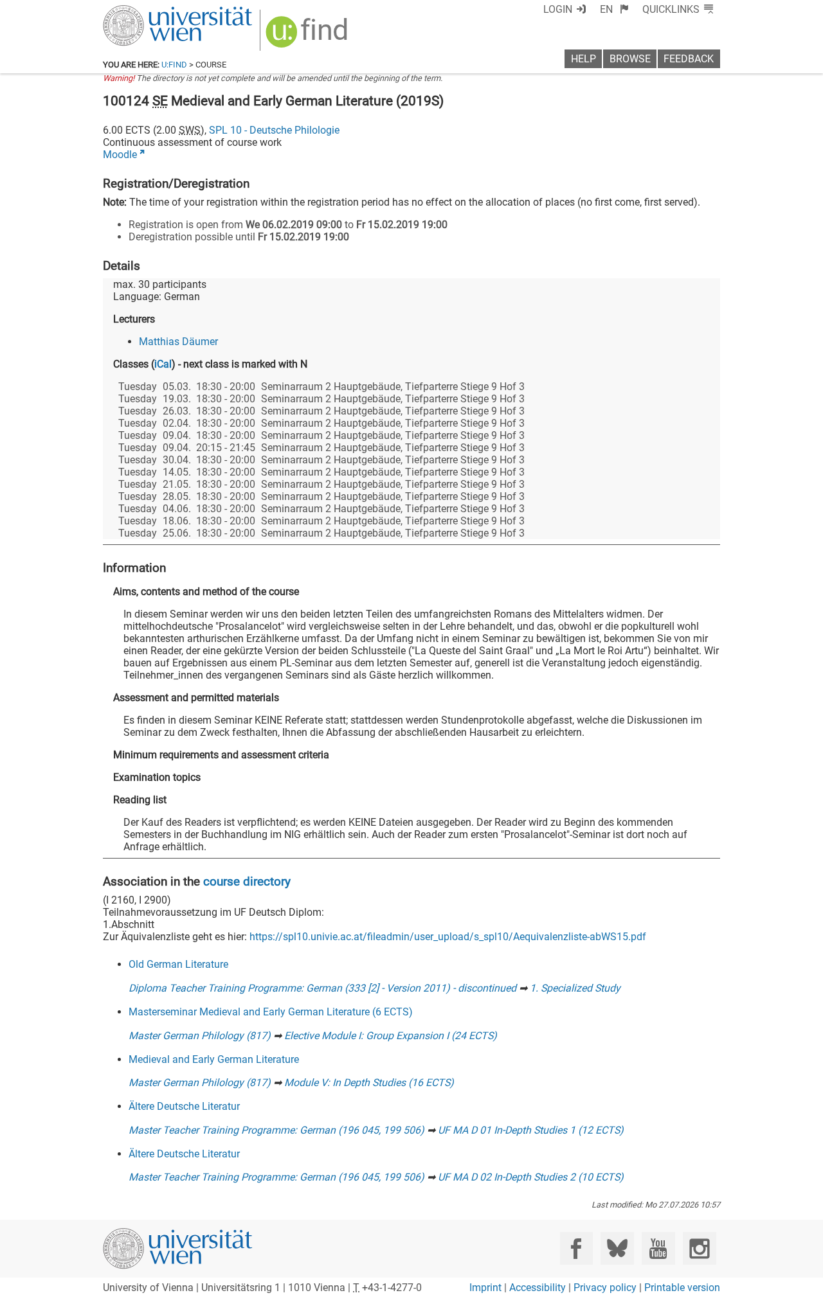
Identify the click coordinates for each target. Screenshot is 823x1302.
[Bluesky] (617, 1248)
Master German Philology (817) (200, 1036)
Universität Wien (147, 11)
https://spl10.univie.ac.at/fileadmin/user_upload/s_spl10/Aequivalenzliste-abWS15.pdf (447, 937)
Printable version (682, 1287)
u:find (174, 64)
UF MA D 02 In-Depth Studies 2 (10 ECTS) (531, 1177)
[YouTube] (658, 1248)
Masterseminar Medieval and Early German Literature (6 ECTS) (271, 1012)
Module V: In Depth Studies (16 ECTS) (369, 1082)
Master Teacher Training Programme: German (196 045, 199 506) (276, 1130)
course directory (247, 881)
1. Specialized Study (575, 988)
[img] (308, 36)
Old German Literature (178, 964)
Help (583, 59)
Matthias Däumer (178, 341)
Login (557, 9)
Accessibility (537, 1287)
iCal (163, 364)
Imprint (485, 1287)
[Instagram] (699, 1248)
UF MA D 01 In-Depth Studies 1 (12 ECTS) (531, 1130)
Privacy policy (605, 1287)
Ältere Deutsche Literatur (184, 1106)
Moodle (120, 154)
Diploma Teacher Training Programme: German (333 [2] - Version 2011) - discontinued (322, 988)
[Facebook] (576, 1248)
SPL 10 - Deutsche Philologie (274, 130)
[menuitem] (614, 9)
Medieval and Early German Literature (214, 1059)
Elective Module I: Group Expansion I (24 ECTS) (390, 1036)
